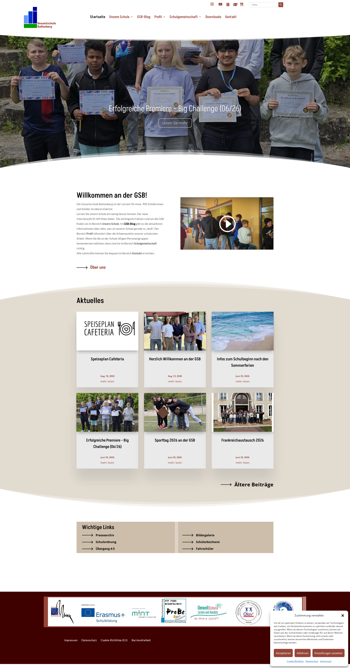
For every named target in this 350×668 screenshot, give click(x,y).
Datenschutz (312, 661)
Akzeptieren (283, 653)
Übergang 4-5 (105, 549)
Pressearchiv (105, 535)
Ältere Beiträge (253, 484)
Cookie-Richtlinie (295, 661)
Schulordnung (106, 542)
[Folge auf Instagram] (212, 4)
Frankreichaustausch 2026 (242, 440)
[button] (343, 615)
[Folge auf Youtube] (220, 4)
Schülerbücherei (208, 542)
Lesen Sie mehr (175, 122)
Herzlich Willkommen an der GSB (175, 359)
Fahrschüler (204, 549)
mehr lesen (107, 381)
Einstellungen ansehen (328, 653)
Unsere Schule (119, 16)
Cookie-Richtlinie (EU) (114, 640)
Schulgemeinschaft (184, 16)
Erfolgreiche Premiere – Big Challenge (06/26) (175, 109)
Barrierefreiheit (141, 640)
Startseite (97, 16)
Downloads (213, 16)
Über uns (98, 267)
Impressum (326, 661)
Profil (158, 16)
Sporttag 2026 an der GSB (175, 440)
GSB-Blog (143, 16)
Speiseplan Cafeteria (107, 359)
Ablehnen (303, 653)
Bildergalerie (205, 535)
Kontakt (231, 16)
